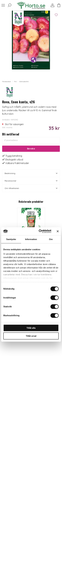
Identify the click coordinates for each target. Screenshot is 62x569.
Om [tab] (51, 239)
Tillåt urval (31, 336)
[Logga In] (52, 5)
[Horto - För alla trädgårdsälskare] (31, 5)
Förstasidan (6, 81)
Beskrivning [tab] (10, 173)
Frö (15, 81)
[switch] (54, 297)
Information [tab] (31, 239)
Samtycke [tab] (11, 239)
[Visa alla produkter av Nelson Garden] (9, 92)
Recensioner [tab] (10, 180)
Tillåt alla (31, 328)
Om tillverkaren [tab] (12, 188)
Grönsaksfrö (24, 81)
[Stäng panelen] (58, 231)
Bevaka (31, 148)
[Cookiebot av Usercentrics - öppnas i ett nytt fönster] (39, 231)
